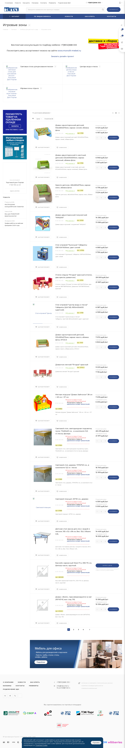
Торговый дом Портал (15, 182)
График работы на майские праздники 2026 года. (14, 224)
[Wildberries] (115, 742)
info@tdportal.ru (63, 686)
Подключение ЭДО (11, 689)
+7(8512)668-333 (94, 3)
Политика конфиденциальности (92, 685)
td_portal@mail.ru (63, 688)
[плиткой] (113, 113)
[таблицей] (119, 113)
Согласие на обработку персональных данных (97, 683)
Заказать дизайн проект (62, 56)
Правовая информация (89, 688)
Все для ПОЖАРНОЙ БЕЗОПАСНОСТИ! (12, 215)
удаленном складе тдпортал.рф (78, 404)
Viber (15, 696)
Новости (6, 197)
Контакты (20, 685)
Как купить (35, 682)
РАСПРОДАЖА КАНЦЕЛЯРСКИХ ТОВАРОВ (14, 205)
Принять (96, 743)
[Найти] (102, 9)
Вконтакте (5, 696)
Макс (20, 696)
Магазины (7, 685)
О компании (8, 682)
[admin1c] (120, 3)
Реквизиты (33, 685)
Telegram (10, 696)
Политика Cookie (41, 745)
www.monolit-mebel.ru (69, 50)
